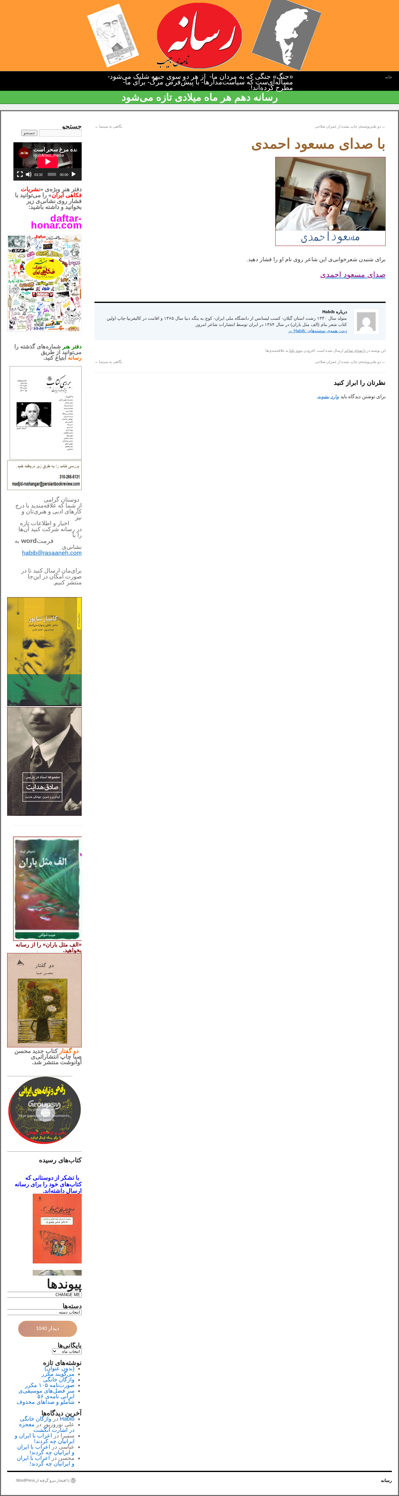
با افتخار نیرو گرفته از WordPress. (42, 1480)
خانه (388, 77)
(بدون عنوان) (60, 1368)
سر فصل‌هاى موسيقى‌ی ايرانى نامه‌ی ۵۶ (46, 1393)
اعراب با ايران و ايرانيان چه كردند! (45, 1438)
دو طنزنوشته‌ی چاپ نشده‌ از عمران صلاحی (350, 126)
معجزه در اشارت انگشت (47, 1427)
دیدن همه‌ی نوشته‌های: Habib (317, 330)
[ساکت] (29, 174)
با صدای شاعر (355, 350)
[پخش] (73, 174)
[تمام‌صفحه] (20, 174)
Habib (67, 1419)
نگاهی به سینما (108, 126)
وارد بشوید (328, 396)
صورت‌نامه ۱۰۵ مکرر (50, 1385)
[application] (47, 161)
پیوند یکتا (296, 350)
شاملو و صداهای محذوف (46, 1402)
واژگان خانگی (59, 1379)
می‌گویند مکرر (58, 1374)
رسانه (386, 1480)
